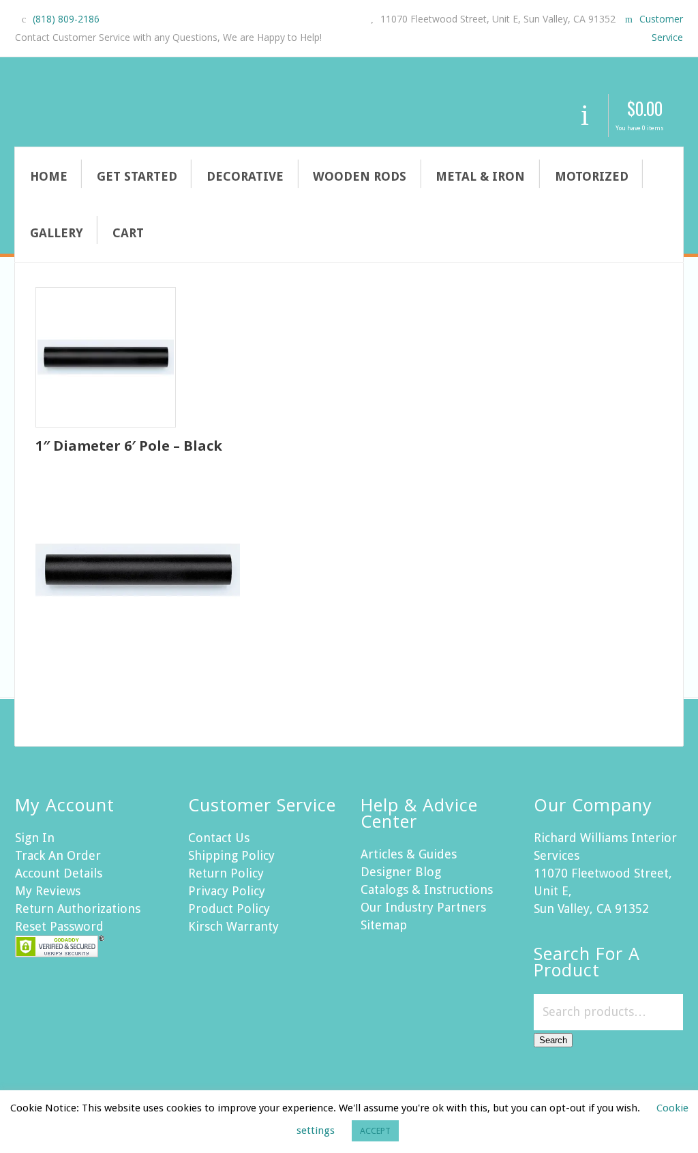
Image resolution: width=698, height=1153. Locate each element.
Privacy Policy (226, 891)
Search (553, 1040)
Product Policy (229, 908)
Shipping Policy (231, 855)
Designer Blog (401, 872)
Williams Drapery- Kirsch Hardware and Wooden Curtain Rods (216, 112)
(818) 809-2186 (66, 18)
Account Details (58, 873)
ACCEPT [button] (375, 1131)
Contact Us (218, 837)
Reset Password (59, 926)
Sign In (35, 837)
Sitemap (384, 925)
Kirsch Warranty (233, 926)
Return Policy (226, 873)
